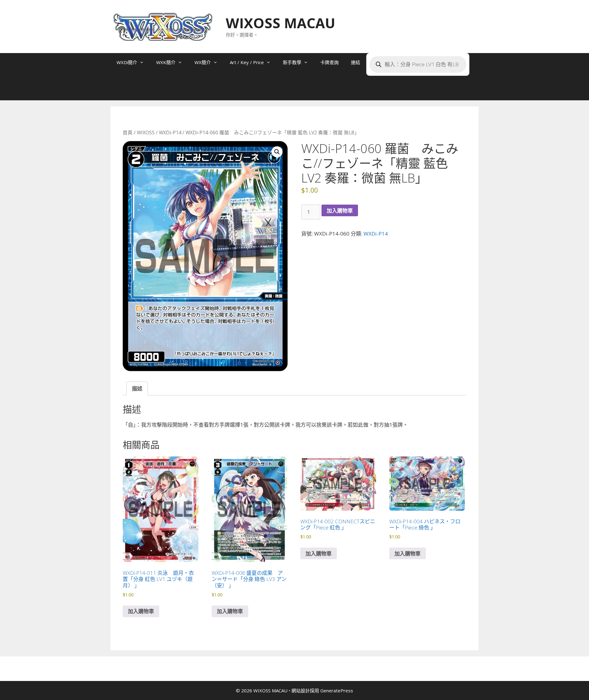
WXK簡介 (165, 62)
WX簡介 (202, 62)
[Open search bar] (123, 91)
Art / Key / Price (247, 62)
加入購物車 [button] (141, 611)
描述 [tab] (137, 388)
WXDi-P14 (170, 132)
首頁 (128, 132)
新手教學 (292, 62)
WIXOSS (146, 132)
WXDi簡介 (127, 62)
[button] (277, 151)
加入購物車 (340, 210)
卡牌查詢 (329, 62)
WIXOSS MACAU (280, 22)
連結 (355, 62)
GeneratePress (336, 690)
